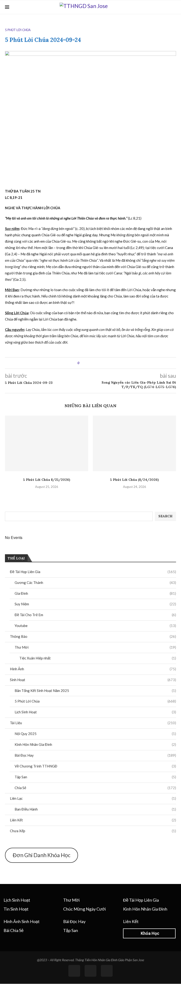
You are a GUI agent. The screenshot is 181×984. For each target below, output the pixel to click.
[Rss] (90, 971)
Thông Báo (93, 636)
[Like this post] (82, 363)
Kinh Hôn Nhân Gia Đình (95, 744)
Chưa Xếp (93, 831)
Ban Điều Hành (95, 809)
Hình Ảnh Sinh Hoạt (22, 921)
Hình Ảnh (93, 669)
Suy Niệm (95, 604)
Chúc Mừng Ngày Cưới (84, 909)
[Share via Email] (100, 363)
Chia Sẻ (95, 788)
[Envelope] (107, 971)
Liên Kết (93, 820)
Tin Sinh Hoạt (16, 909)
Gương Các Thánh (95, 582)
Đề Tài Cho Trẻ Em (95, 615)
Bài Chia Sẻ (14, 930)
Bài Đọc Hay (95, 755)
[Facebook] (166, 7)
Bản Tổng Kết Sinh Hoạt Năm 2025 (95, 690)
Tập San (95, 777)
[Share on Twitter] (91, 363)
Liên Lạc (93, 798)
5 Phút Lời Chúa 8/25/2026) (46, 480)
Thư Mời (95, 647)
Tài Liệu (93, 723)
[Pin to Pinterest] (96, 363)
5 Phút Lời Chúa (95, 701)
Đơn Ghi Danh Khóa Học (41, 855)
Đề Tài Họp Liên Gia (93, 572)
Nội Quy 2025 (95, 733)
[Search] (173, 7)
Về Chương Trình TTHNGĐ (95, 766)
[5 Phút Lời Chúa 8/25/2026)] (46, 443)
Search (165, 516)
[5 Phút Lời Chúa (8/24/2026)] (134, 443)
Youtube (95, 625)
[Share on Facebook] (87, 363)
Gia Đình (95, 593)
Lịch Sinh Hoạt (95, 712)
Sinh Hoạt (93, 680)
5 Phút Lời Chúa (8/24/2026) (134, 480)
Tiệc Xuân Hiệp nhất (97, 658)
